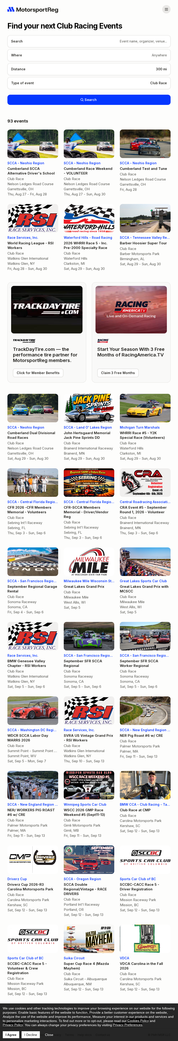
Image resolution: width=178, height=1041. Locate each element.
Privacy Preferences (127, 1025)
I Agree (11, 1035)
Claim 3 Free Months (118, 373)
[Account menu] (166, 9)
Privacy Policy (13, 1025)
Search (91, 99)
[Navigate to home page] (32, 9)
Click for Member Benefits (38, 373)
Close (49, 1035)
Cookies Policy (138, 1020)
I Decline (30, 1035)
